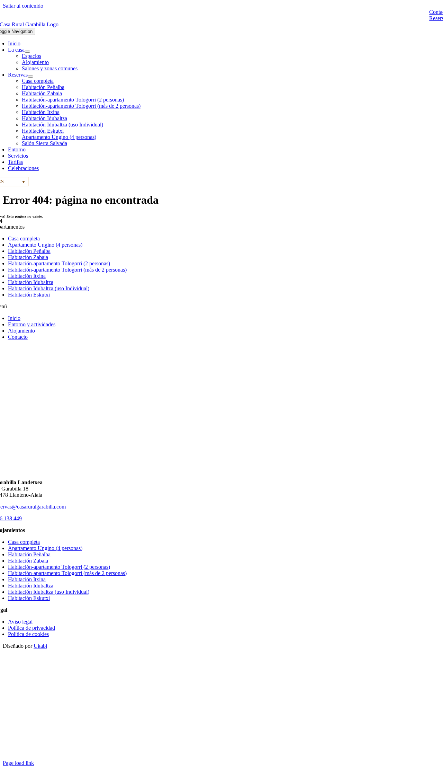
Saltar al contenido (23, 6)
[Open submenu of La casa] (27, 52)
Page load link (18, 763)
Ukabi (40, 646)
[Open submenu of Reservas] (30, 77)
